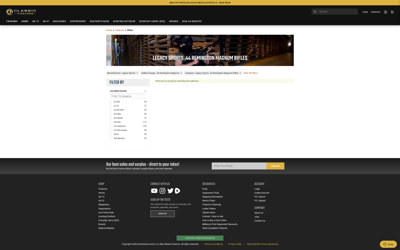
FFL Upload (259, 200)
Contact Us (259, 221)
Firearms (119, 30)
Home (109, 30)
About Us (258, 213)
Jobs (256, 216)
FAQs (365, 12)
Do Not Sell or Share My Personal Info (200, 238)
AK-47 (101, 200)
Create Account (261, 193)
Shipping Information (212, 196)
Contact (376, 12)
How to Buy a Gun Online (214, 220)
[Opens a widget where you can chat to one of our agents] (388, 244)
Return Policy (208, 200)
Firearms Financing (211, 204)
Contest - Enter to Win (212, 216)
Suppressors (104, 208)
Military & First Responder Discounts (219, 224)
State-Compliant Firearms (214, 228)
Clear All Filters (250, 73)
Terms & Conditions (213, 244)
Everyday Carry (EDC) (108, 220)
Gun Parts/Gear (106, 212)
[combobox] (335, 11)
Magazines (103, 204)
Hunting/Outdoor (106, 216)
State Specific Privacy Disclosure (262, 244)
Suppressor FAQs (210, 193)
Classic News (208, 212)
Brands (101, 224)
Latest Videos (209, 208)
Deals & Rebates (106, 228)
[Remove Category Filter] (240, 73)
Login (257, 189)
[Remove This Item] (137, 73)
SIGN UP (162, 213)
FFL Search (259, 196)
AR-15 (101, 196)
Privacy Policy (235, 244)
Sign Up (275, 166)
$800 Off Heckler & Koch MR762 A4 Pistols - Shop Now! (200, 2)
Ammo (101, 193)
